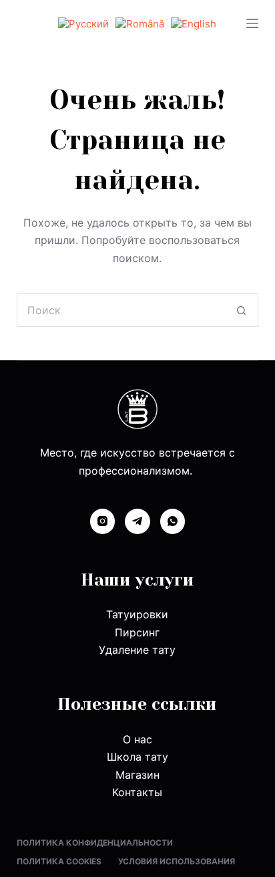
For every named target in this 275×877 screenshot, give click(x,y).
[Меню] (252, 23)
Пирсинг (137, 632)
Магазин (137, 774)
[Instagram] (102, 521)
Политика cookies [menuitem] (59, 861)
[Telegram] (137, 521)
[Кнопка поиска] (241, 310)
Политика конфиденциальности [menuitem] (95, 843)
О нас (137, 739)
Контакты (137, 792)
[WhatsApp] (173, 521)
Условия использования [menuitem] (176, 861)
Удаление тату (137, 649)
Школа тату (137, 756)
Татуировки (137, 614)
